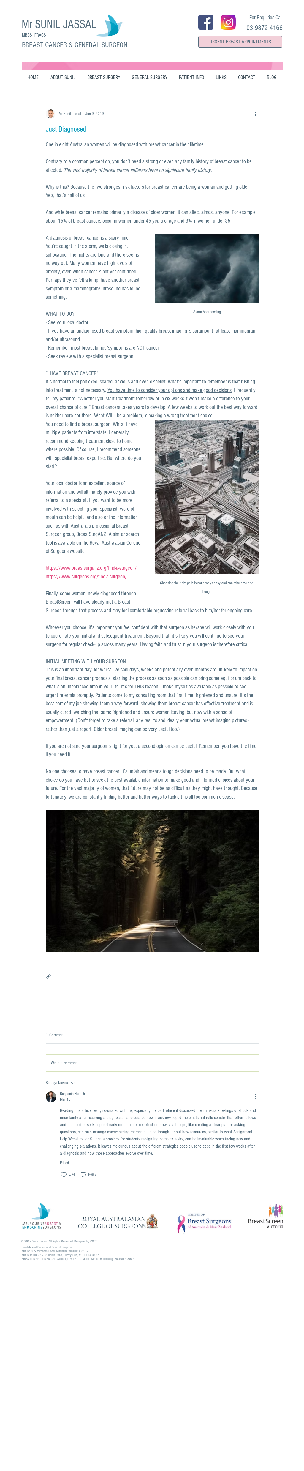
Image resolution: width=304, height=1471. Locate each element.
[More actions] (255, 113)
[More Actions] (255, 1096)
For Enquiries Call (265, 18)
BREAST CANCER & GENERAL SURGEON (74, 45)
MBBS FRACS (34, 35)
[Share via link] (48, 976)
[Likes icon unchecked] (64, 1174)
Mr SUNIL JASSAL (59, 24)
